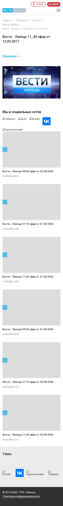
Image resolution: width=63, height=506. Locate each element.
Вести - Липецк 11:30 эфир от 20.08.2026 (28, 434)
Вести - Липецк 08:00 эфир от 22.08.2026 (28, 171)
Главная (7, 20)
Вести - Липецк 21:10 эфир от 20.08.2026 (28, 381)
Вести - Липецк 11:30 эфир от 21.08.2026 (28, 276)
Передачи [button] (10, 56)
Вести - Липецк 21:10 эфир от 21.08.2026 (28, 223)
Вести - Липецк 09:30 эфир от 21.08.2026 (28, 329)
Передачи (21, 20)
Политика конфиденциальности (21, 496)
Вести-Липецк (10, 24)
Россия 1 (37, 20)
